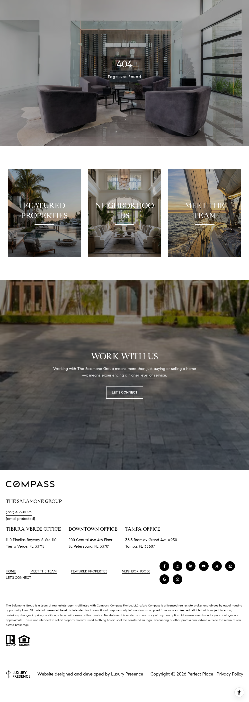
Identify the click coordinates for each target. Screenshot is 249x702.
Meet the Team (43, 571)
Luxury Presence (127, 674)
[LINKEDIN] (191, 566)
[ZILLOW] (230, 566)
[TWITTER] (217, 566)
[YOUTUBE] (204, 566)
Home (11, 571)
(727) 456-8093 (19, 512)
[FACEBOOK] (164, 566)
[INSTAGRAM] (177, 566)
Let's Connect (18, 578)
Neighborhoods (136, 571)
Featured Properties (89, 571)
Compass (116, 605)
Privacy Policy (230, 674)
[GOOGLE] (164, 579)
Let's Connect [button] (124, 392)
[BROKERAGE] (177, 579)
